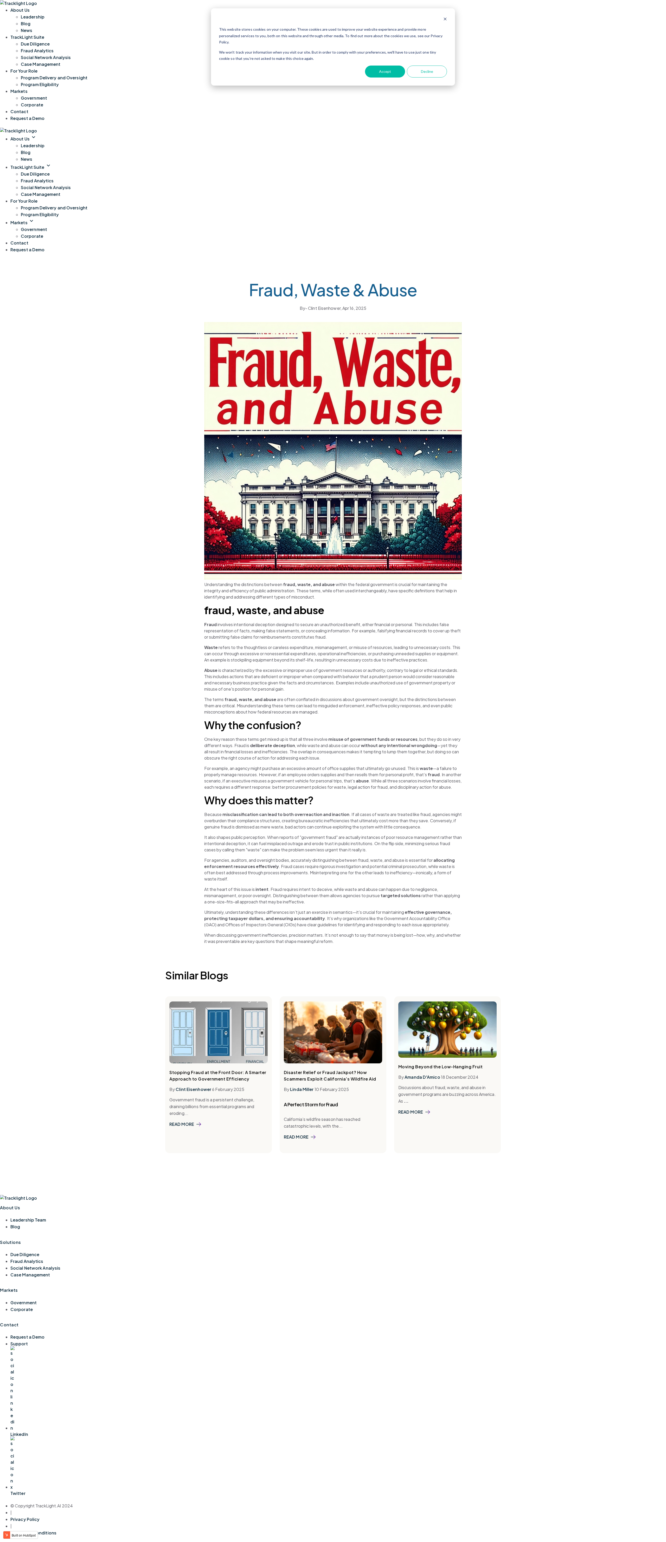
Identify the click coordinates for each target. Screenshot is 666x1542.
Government (34, 98)
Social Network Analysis (46, 57)
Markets (19, 91)
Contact (19, 111)
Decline (427, 71)
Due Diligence (35, 44)
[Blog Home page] (18, 3)
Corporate (32, 104)
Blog (25, 23)
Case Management (41, 64)
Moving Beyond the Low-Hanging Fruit (440, 1066)
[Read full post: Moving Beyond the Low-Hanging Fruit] (447, 1056)
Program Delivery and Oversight (54, 77)
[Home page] (18, 130)
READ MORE (181, 1124)
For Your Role (23, 71)
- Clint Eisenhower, (321, 308)
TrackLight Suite (27, 37)
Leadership (32, 17)
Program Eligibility (40, 84)
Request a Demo (27, 118)
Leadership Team (28, 1220)
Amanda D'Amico (422, 1077)
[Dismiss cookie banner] (445, 19)
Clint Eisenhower (193, 1089)
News (26, 30)
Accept (385, 71)
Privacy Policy (25, 1519)
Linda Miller (301, 1089)
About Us (20, 10)
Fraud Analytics (37, 50)
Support (19, 1343)
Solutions (10, 1242)
